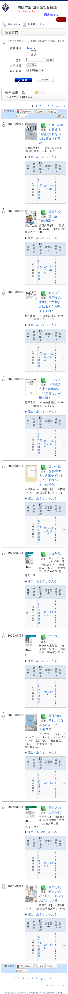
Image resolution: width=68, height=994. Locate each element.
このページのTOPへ (58, 985)
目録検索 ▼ (14, 24)
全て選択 (9, 111)
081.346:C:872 (48, 357)
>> (65, 106)
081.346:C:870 (48, 444)
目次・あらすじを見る (42, 156)
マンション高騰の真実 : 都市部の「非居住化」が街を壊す (50, 388)
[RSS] (40, 92)
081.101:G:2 (48, 613)
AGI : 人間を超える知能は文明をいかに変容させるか (51, 134)
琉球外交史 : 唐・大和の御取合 (51, 216)
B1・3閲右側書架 (40, 188)
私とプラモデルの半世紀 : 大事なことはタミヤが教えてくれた (51, 302)
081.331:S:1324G (48, 530)
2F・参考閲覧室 (40, 613)
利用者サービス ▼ (37, 24)
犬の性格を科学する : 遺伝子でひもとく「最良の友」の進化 (51, 475)
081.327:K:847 (48, 189)
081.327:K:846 (48, 270)
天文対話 (54, 553)
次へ (59, 106)
